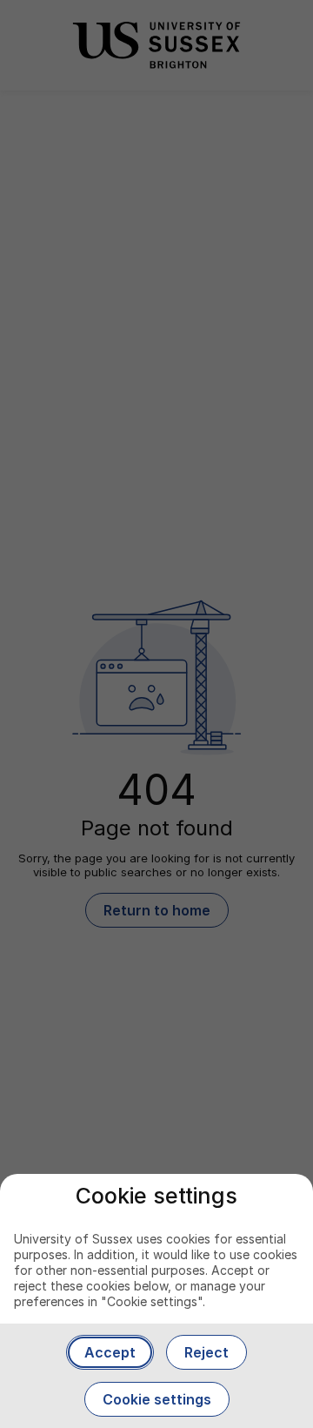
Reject (206, 1352)
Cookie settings (157, 1399)
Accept (110, 1352)
